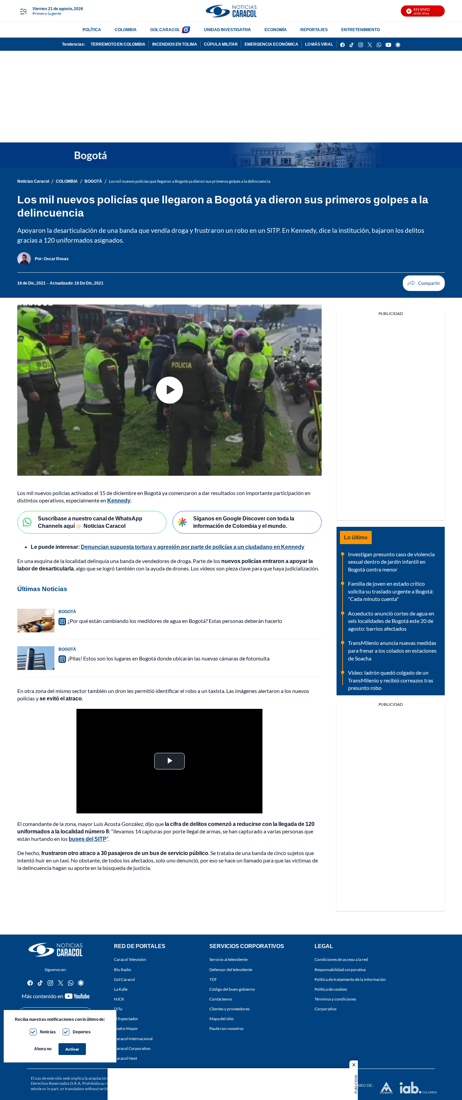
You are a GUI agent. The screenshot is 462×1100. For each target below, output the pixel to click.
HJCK (119, 999)
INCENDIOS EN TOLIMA (174, 44)
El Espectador (126, 1018)
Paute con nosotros (226, 1028)
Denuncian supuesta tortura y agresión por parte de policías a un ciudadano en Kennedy (192, 546)
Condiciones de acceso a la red (341, 959)
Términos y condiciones (335, 999)
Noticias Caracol (33, 181)
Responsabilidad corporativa (340, 969)
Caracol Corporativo (132, 1048)
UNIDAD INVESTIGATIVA (227, 29)
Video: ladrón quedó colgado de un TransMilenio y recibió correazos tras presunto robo (390, 680)
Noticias (48, 1031)
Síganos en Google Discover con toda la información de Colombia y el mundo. (243, 522)
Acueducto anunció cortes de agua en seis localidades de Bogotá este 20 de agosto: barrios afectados (391, 621)
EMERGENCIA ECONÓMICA (271, 44)
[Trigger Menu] (23, 11)
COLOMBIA (126, 29)
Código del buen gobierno (232, 989)
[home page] (231, 11)
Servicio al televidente (228, 959)
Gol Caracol (124, 979)
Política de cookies (331, 989)
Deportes (82, 1031)
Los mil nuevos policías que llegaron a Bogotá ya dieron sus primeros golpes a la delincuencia (189, 181)
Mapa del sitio (221, 1018)
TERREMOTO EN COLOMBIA (118, 44)
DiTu (118, 1008)
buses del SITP (88, 838)
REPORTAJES (314, 29)
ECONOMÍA (275, 29)
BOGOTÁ (93, 181)
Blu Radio (122, 969)
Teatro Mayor (126, 1028)
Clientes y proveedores (229, 1008)
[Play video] (169, 390)
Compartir (424, 283)
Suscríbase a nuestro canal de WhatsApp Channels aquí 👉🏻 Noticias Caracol (90, 522)
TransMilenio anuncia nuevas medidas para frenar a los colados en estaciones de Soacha (392, 650)
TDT (213, 979)
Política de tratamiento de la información (350, 979)
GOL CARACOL (165, 29)
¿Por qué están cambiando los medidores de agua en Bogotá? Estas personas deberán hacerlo (175, 621)
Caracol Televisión (130, 959)
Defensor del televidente (230, 969)
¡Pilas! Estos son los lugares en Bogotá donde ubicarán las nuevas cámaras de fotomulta (169, 658)
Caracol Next (125, 1058)
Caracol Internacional (133, 1038)
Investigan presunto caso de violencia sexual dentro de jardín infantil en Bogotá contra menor (391, 562)
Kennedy (119, 500)
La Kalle (121, 989)
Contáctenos (220, 999)
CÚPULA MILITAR (221, 44)
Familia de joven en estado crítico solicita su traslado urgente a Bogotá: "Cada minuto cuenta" (391, 591)
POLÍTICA (92, 29)
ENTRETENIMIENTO (360, 29)
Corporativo (326, 1008)
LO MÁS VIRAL (319, 44)
